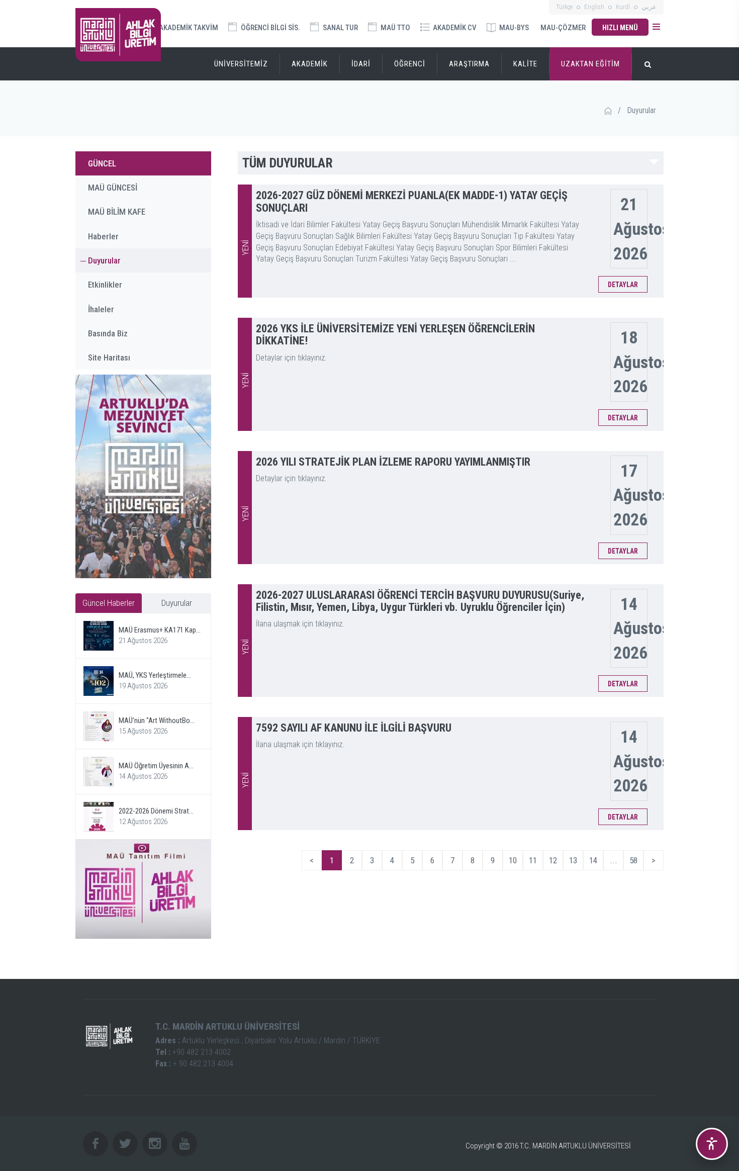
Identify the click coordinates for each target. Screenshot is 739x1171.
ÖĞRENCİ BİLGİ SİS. (269, 27)
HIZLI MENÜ (620, 28)
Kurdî (623, 7)
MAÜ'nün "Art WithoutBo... (157, 720)
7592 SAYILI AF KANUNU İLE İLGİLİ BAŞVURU (353, 728)
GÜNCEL (102, 163)
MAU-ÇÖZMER (563, 27)
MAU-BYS (513, 27)
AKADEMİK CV (454, 27)
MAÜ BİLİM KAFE (116, 212)
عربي (649, 7)
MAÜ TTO (394, 27)
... (613, 860)
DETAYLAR (623, 285)
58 (633, 860)
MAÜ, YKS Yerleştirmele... (155, 675)
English (594, 7)
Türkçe (564, 7)
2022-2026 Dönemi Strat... (156, 811)
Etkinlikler (105, 285)
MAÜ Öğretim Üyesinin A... (156, 765)
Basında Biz (108, 333)
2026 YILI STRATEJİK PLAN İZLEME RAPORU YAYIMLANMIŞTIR (393, 462)
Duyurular (104, 260)
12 (553, 860)
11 (533, 860)
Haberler (103, 236)
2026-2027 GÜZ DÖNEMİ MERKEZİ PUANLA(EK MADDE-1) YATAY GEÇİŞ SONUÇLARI (412, 201)
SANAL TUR (339, 27)
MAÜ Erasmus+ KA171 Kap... (160, 630)
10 (513, 860)
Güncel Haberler (108, 603)
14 (593, 860)
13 (573, 860)
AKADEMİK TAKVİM (187, 27)
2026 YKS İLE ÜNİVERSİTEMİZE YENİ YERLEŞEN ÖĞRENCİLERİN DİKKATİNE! (395, 334)
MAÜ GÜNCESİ (112, 188)
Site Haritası (109, 357)
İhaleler (101, 309)
